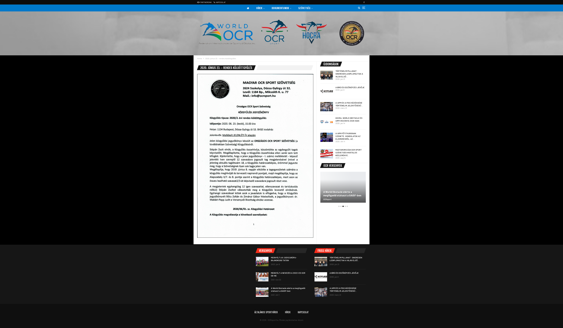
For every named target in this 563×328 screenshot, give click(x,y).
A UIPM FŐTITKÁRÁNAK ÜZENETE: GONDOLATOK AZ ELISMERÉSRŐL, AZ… (348, 136)
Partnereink (206, 2)
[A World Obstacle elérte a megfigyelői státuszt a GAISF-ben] (343, 187)
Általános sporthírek (266, 312)
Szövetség (304, 8)
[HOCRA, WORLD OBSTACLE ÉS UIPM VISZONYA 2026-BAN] (326, 122)
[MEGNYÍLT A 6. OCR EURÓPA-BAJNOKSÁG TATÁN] (262, 261)
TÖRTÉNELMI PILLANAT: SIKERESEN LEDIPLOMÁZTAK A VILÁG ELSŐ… (349, 74)
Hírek (259, 8)
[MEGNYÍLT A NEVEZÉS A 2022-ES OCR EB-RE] (262, 277)
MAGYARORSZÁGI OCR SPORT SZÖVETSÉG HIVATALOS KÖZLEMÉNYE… (348, 152)
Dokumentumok (280, 8)
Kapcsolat (221, 2)
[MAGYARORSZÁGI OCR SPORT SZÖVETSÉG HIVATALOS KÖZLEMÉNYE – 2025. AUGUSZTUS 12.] (326, 153)
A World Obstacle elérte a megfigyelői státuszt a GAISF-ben (342, 193)
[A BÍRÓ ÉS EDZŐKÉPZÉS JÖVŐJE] (326, 91)
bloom (300, 320)
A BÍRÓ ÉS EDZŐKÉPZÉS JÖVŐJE (349, 87)
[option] (343, 189)
